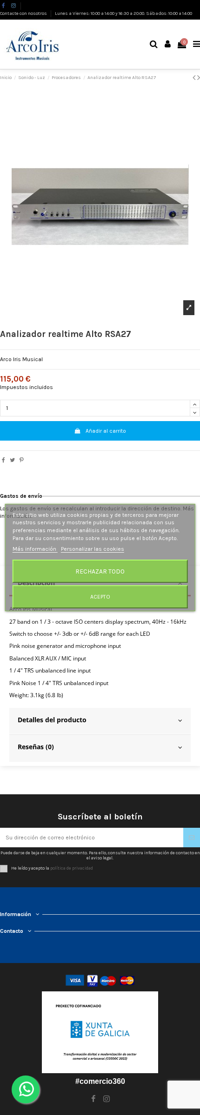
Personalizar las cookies (92, 549)
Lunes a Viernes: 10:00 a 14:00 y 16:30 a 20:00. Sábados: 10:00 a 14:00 (123, 13)
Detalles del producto (52, 719)
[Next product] (198, 78)
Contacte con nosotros (24, 13)
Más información (35, 549)
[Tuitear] (12, 460)
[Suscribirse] (191, 837)
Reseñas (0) (36, 746)
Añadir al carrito (106, 431)
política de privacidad (71, 868)
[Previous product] (195, 78)
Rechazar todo (100, 571)
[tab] (100, 721)
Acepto (100, 597)
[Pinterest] (22, 460)
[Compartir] (3, 460)
